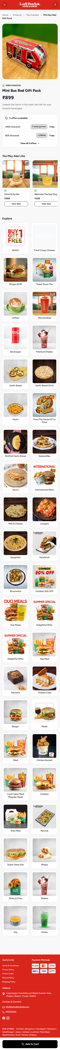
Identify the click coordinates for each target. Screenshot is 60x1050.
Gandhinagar (8, 1032)
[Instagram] (7, 1018)
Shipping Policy (8, 982)
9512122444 (11, 1011)
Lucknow (35, 1032)
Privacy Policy (8, 970)
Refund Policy (8, 978)
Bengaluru (29, 1029)
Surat (18, 1035)
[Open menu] (4, 4)
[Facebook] (3, 1018)
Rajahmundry (8, 1035)
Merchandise (32, 15)
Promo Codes (8, 974)
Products (17, 15)
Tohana (25, 1035)
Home (5, 15)
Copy (52, 127)
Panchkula (44, 1032)
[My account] (55, 4)
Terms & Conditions (10, 966)
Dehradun (51, 1029)
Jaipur (18, 1032)
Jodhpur (26, 1032)
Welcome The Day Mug (45, 194)
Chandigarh (41, 1029)
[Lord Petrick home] (30, 4)
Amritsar (20, 1029)
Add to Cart (32, 1044)
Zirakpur (33, 1035)
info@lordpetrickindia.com (17, 1007)
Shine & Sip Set (12, 194)
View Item (16, 204)
